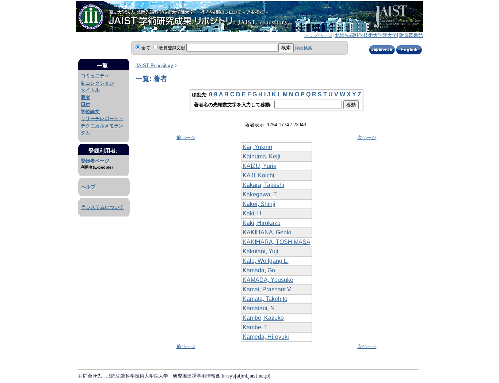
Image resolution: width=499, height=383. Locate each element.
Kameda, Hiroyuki (266, 337)
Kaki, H (252, 213)
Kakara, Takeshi (263, 185)
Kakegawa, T (260, 194)
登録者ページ (95, 161)
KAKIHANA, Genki (267, 232)
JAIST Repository (154, 65)
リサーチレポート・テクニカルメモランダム (102, 125)
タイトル (90, 90)
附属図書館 (411, 35)
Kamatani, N (259, 308)
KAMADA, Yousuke (268, 280)
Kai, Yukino (257, 147)
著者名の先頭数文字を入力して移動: (233, 104)
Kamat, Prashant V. (267, 289)
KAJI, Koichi (258, 175)
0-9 (213, 94)
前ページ (185, 137)
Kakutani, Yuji (260, 251)
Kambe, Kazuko (263, 318)
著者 (85, 97)
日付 (85, 104)
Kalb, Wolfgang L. (266, 261)
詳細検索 (303, 47)
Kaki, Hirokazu (262, 223)
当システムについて (102, 207)
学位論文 (90, 111)
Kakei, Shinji (259, 204)
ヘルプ (88, 186)
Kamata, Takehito (265, 299)
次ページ (366, 137)
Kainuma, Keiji (262, 156)
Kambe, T (255, 327)
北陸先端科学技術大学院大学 (366, 35)
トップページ (318, 35)
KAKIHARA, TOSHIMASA (277, 242)
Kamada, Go (259, 270)
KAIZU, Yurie (260, 166)
